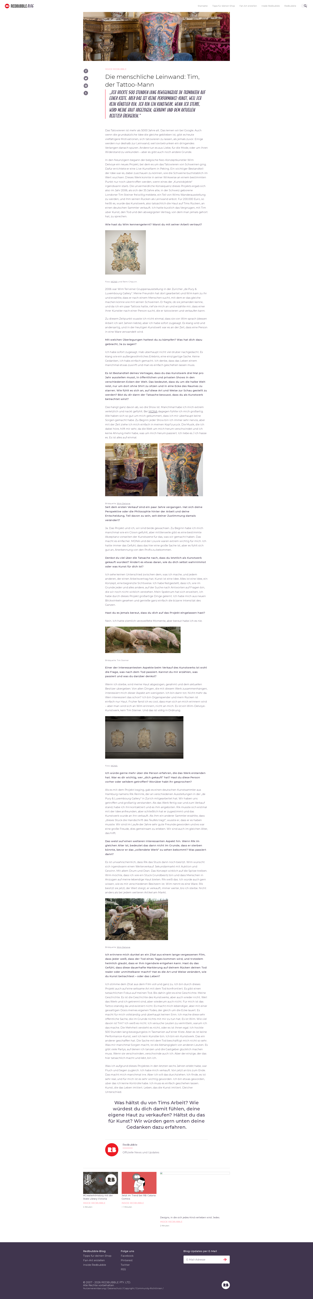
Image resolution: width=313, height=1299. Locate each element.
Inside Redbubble (271, 6)
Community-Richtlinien (149, 1288)
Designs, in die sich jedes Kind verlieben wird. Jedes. (190, 1217)
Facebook (127, 1255)
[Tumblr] (86, 93)
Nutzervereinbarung (94, 1288)
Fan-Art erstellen (248, 6)
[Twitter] (86, 78)
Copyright (128, 1288)
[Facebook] (86, 71)
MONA (114, 282)
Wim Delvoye (123, 503)
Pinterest (127, 1260)
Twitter (125, 1264)
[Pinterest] (86, 85)
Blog (30, 6)
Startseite (203, 6)
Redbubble (290, 6)
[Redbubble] (226, 1288)
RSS (123, 1269)
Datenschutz (115, 1288)
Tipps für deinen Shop (223, 6)
